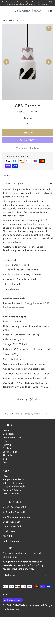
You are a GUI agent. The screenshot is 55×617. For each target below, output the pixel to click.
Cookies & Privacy (12, 490)
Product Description (13, 183)
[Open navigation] (4, 10)
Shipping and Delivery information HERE (19, 2)
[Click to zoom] (49, 28)
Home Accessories (12, 437)
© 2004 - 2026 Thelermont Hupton (21, 605)
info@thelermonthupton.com (17, 517)
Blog (5, 458)
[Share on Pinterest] (36, 399)
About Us (7, 455)
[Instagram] (7, 594)
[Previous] (6, 62)
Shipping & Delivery (13, 479)
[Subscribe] (44, 575)
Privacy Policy (36, 565)
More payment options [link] (27, 148)
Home (5, 20)
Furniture (7, 448)
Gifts (5, 441)
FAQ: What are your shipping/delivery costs (26, 413)
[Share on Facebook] (27, 399)
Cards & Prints (10, 451)
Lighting (11, 20)
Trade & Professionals (14, 486)
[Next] (49, 62)
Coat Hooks (8, 434)
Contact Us (8, 462)
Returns (7, 174)
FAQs (5, 476)
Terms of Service (11, 493)
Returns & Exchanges (13, 483)
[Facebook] (3, 594)
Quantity (27, 118)
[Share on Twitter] (31, 399)
